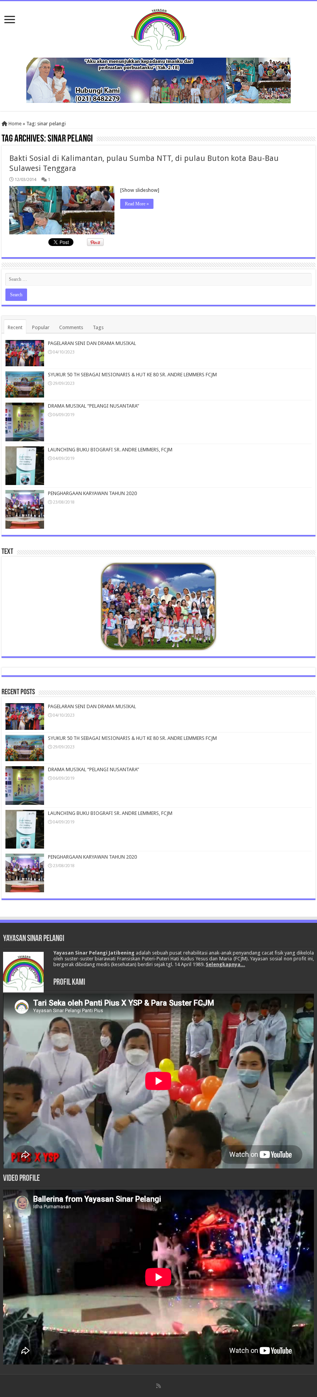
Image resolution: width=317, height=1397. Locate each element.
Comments (71, 327)
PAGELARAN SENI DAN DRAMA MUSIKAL (92, 343)
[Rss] (158, 1385)
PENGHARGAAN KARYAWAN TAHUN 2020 (92, 493)
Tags (98, 327)
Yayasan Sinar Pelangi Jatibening (94, 953)
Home (14, 123)
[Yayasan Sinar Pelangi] (158, 28)
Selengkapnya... (225, 964)
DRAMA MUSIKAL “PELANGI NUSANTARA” (93, 406)
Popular (40, 327)
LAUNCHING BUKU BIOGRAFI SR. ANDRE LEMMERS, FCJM (110, 450)
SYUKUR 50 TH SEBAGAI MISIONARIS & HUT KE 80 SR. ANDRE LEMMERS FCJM (132, 374)
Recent (15, 327)
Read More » (137, 204)
